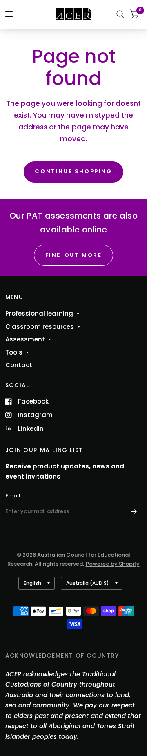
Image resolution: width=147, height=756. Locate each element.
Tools (13, 352)
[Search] (120, 14)
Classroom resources (39, 326)
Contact (18, 365)
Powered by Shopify (113, 564)
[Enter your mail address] (134, 511)
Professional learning (39, 313)
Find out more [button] (73, 255)
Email (12, 496)
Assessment (25, 339)
